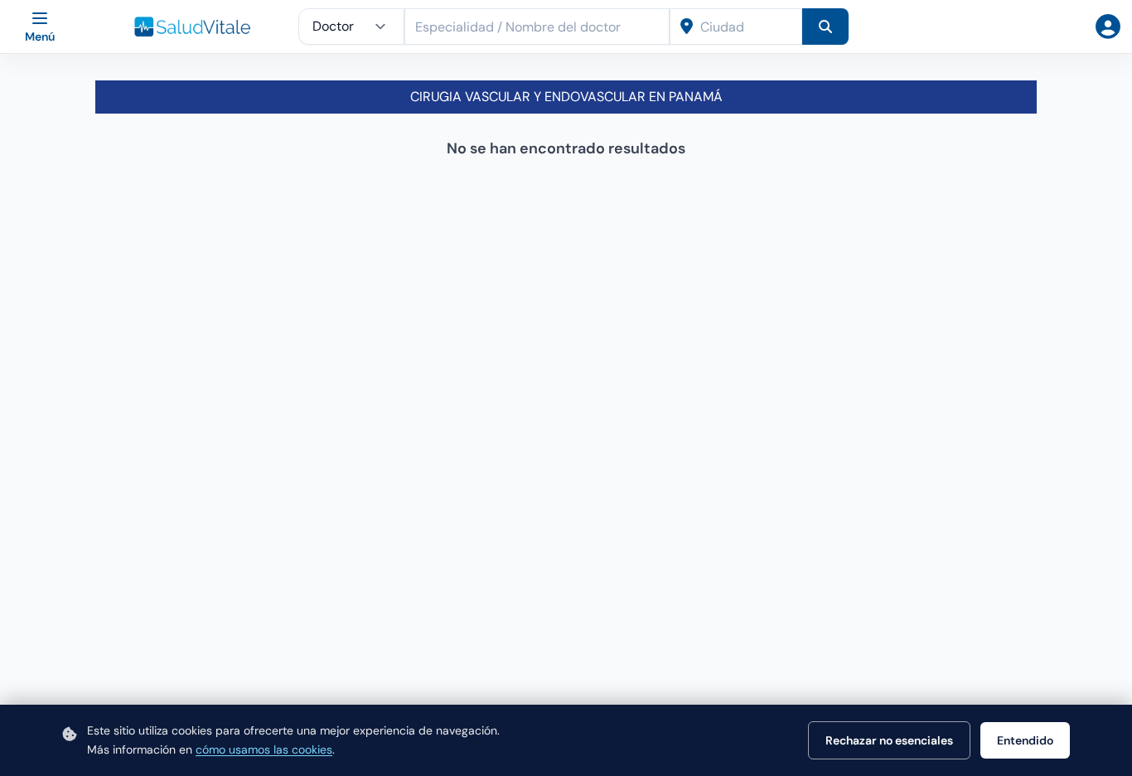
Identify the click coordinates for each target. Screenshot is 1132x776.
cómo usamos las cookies (264, 749)
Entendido (1025, 740)
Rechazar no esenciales (889, 740)
